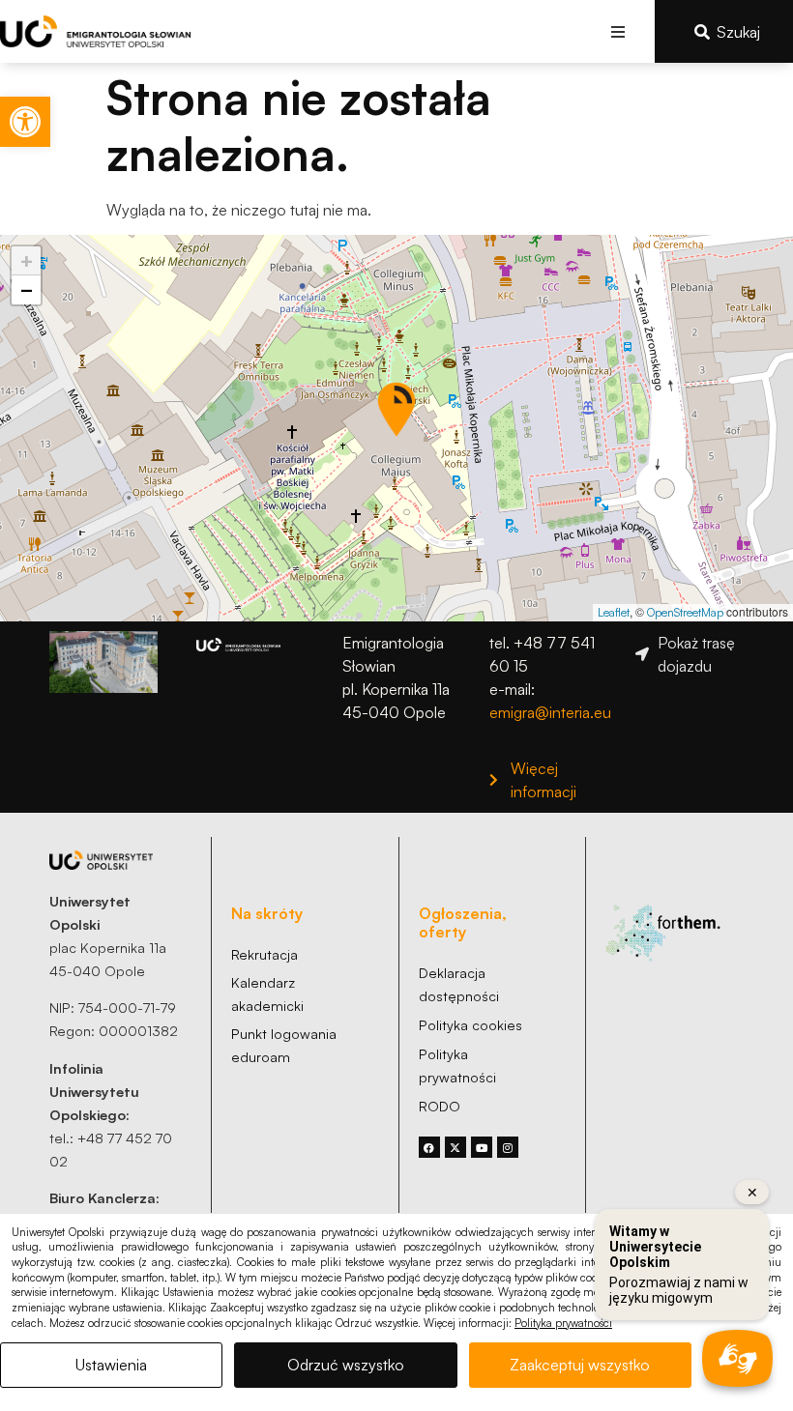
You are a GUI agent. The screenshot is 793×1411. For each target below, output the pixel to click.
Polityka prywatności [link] (563, 1323)
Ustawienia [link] (111, 1364)
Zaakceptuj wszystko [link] (580, 1364)
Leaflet (614, 612)
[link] (25, 122)
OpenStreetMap (685, 612)
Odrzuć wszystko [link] (345, 1364)
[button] (618, 31)
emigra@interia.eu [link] (550, 712)
